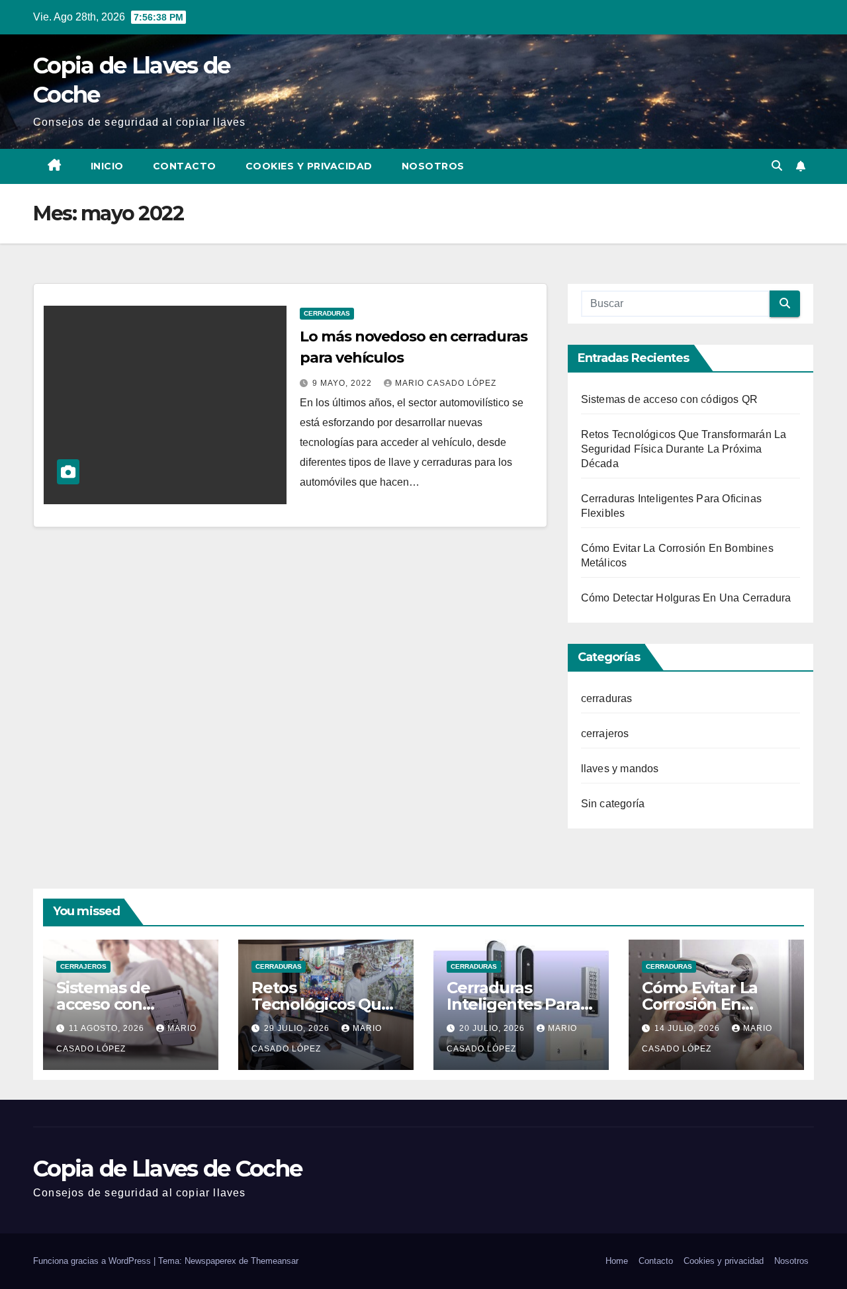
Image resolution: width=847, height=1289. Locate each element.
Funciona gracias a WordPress (93, 1261)
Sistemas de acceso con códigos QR (669, 399)
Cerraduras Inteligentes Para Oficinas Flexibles (514, 1004)
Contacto (184, 166)
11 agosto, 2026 (108, 1028)
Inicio (107, 166)
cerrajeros (605, 733)
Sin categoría (613, 803)
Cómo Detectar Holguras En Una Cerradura (686, 597)
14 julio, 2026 (688, 1028)
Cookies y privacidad (309, 166)
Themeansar (274, 1261)
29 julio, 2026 (298, 1028)
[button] (777, 165)
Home (616, 1261)
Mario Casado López (445, 383)
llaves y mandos (620, 768)
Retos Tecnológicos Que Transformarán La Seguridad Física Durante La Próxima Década (684, 449)
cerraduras (327, 313)
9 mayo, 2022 (343, 383)
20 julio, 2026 (493, 1028)
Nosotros (433, 166)
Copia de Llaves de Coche (167, 1168)
